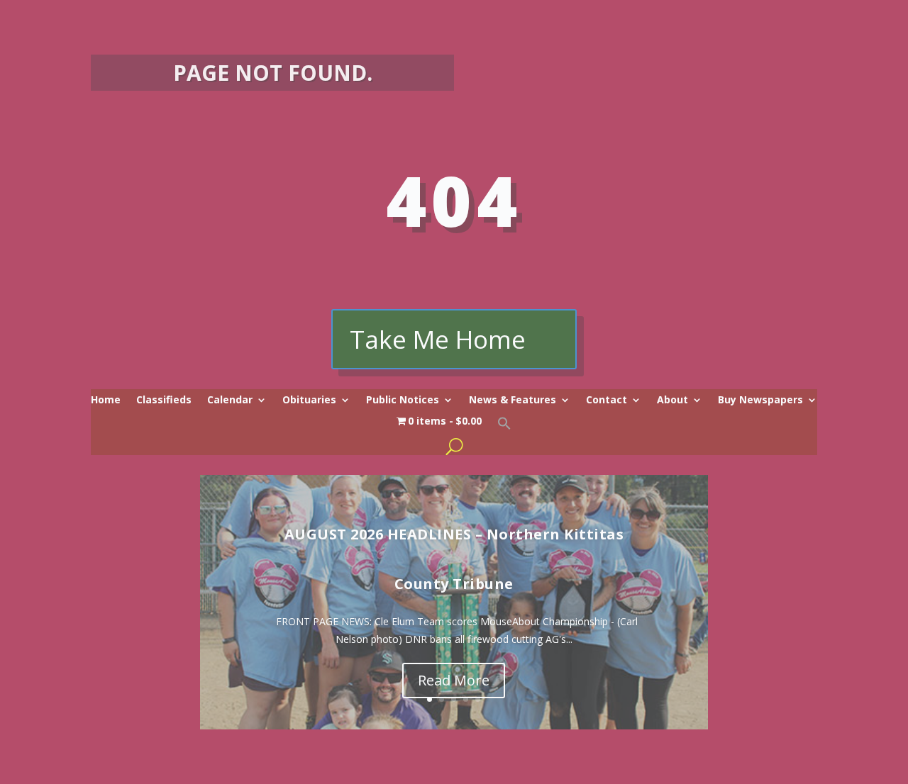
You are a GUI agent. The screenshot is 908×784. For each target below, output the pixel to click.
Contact (606, 400)
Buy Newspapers (760, 400)
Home (106, 400)
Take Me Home (438, 339)
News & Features (512, 400)
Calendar (230, 400)
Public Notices (402, 400)
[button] (504, 426)
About (672, 400)
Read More (453, 680)
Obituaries (309, 400)
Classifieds (164, 400)
